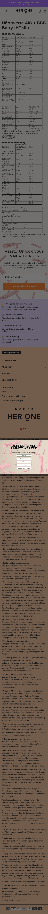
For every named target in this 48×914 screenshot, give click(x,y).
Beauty (24, 455)
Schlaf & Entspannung (24, 461)
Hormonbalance (24, 458)
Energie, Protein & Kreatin (24, 468)
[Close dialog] (1, 441)
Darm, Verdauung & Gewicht (24, 465)
